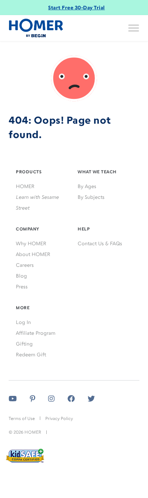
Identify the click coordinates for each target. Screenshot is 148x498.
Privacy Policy (59, 418)
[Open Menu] (133, 28)
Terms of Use (22, 418)
